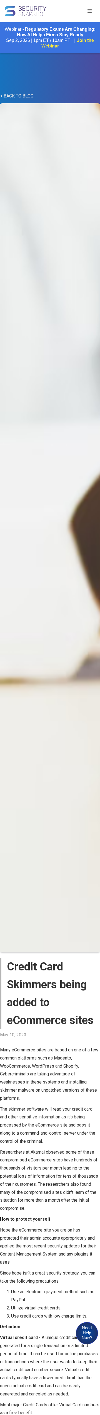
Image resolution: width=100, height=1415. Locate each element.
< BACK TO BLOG (16, 96)
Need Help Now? (87, 1332)
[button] (89, 11)
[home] (41, 11)
